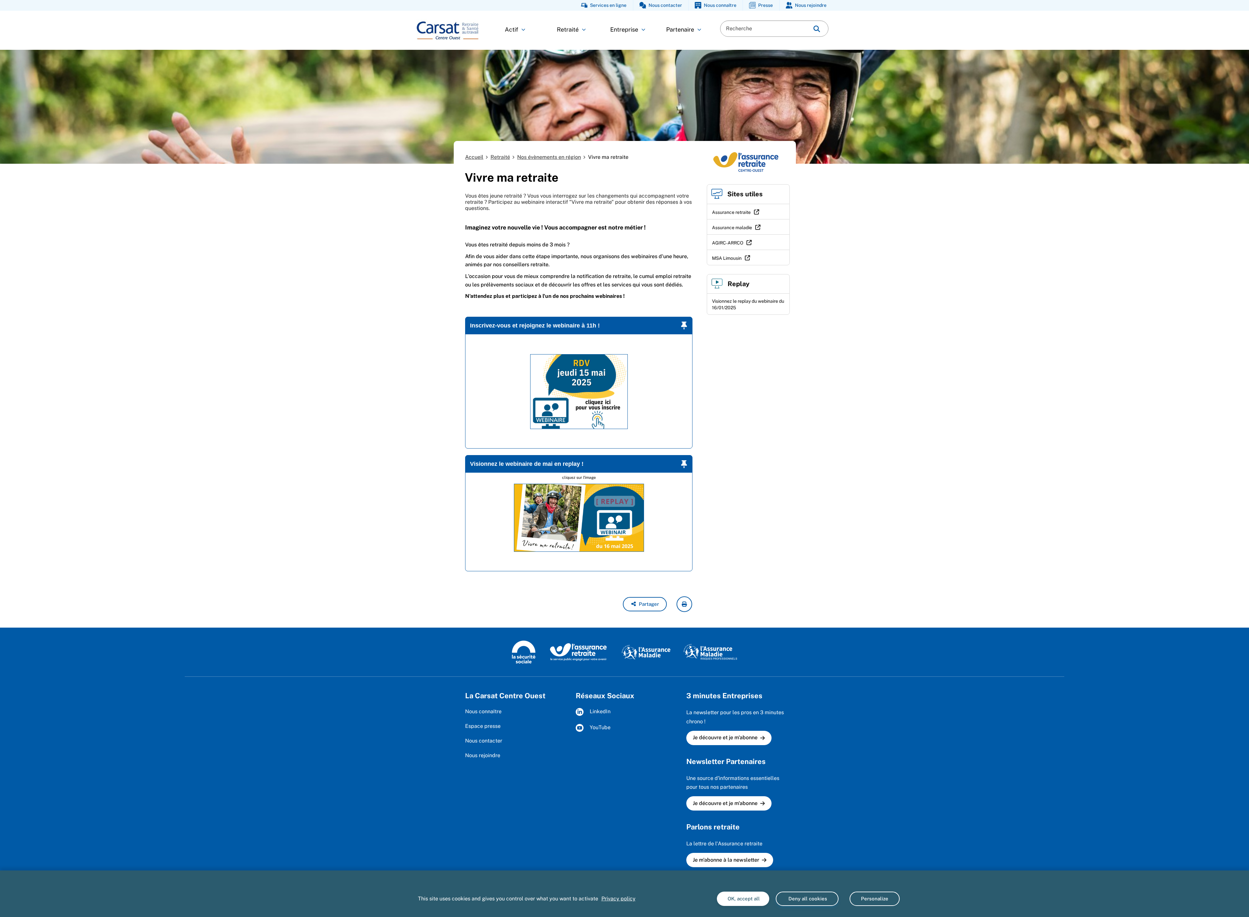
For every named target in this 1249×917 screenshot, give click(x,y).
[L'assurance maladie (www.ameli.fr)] (646, 651)
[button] (645, 604)
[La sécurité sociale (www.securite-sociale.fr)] (524, 651)
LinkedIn (599, 712)
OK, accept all (743, 898)
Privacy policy (618, 899)
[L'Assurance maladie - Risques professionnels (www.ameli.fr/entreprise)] (710, 651)
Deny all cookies (807, 898)
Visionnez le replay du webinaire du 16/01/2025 (748, 304)
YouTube (599, 728)
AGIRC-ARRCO (727, 242)
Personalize (874, 898)
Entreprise (624, 29)
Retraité (568, 29)
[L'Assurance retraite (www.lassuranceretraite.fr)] (578, 651)
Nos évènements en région (549, 157)
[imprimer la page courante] (684, 604)
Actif (511, 29)
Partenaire (680, 29)
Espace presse (483, 726)
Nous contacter (483, 741)
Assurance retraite (731, 212)
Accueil (474, 157)
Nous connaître (483, 711)
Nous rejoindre (482, 755)
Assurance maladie (732, 227)
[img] (816, 28)
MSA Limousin (727, 258)
